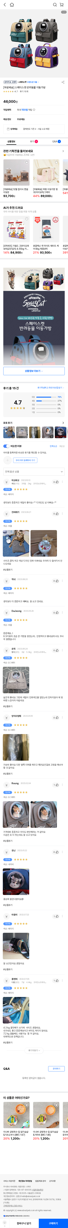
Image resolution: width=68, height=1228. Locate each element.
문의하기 (56, 1068)
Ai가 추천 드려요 (13, 207)
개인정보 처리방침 (25, 1181)
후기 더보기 (33, 1050)
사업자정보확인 (37, 1190)
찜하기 (26, 162)
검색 (55, 5)
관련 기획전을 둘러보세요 (18, 151)
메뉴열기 (62, 481)
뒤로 (4, 4)
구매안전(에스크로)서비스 (12, 1206)
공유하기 (63, 82)
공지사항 (52, 1181)
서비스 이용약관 (9, 1181)
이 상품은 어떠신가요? (16, 1097)
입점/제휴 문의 (40, 1181)
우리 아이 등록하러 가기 (25, 460)
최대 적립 (25, 109)
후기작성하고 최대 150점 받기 (49, 387)
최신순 (62, 446)
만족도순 (53, 446)
